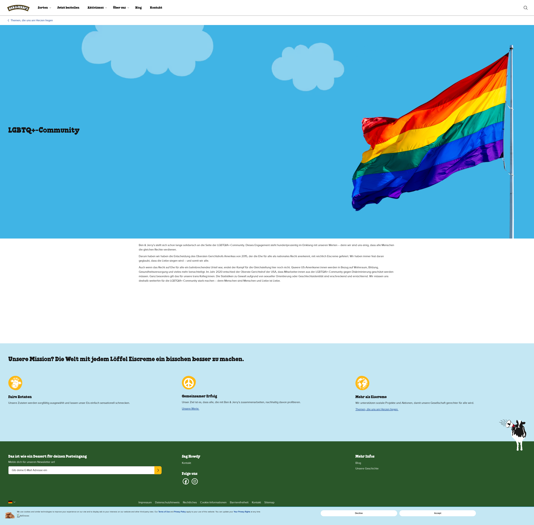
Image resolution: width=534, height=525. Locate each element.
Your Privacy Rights (242, 512)
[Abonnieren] (157, 470)
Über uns (119, 7)
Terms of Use (164, 512)
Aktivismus (96, 7)
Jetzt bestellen (68, 7)
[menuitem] (43, 8)
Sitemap (269, 502)
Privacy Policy (180, 512)
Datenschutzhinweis (167, 502)
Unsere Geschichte (367, 468)
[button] (12, 502)
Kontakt (156, 7)
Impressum (145, 502)
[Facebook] (186, 481)
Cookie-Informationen (213, 502)
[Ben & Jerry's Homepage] (18, 7)
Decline (359, 513)
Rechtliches (190, 502)
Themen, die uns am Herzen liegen (32, 20)
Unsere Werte (190, 408)
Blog (138, 7)
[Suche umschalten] (526, 8)
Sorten (43, 7)
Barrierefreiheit (239, 502)
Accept (437, 513)
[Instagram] (195, 481)
